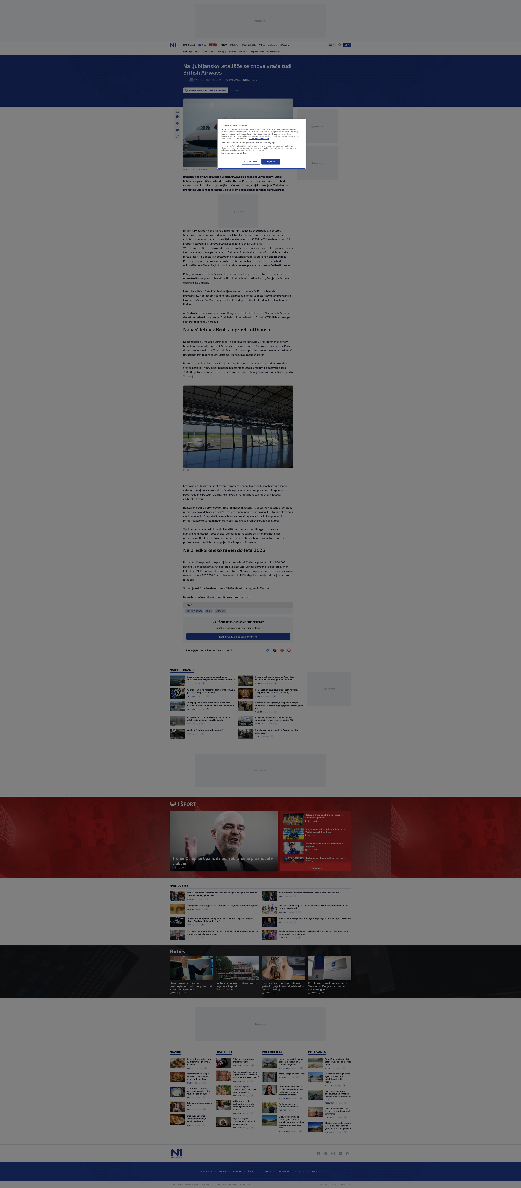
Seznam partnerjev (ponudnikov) (234, 153)
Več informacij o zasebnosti (259, 139)
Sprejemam (270, 162)
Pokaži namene (250, 162)
